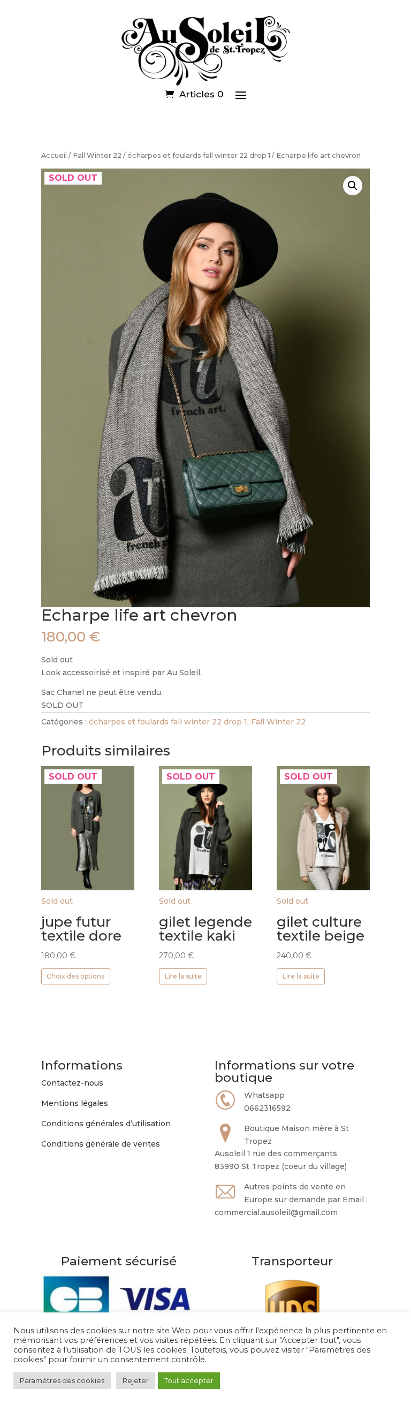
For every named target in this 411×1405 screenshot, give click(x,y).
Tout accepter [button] (189, 1380)
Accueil (54, 155)
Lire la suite (183, 976)
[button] (352, 185)
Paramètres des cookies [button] (62, 1380)
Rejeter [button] (136, 1380)
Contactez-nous (72, 1083)
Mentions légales (74, 1103)
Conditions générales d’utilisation (106, 1123)
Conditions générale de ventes (100, 1144)
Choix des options (75, 976)
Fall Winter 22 (97, 155)
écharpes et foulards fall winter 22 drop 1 (198, 155)
